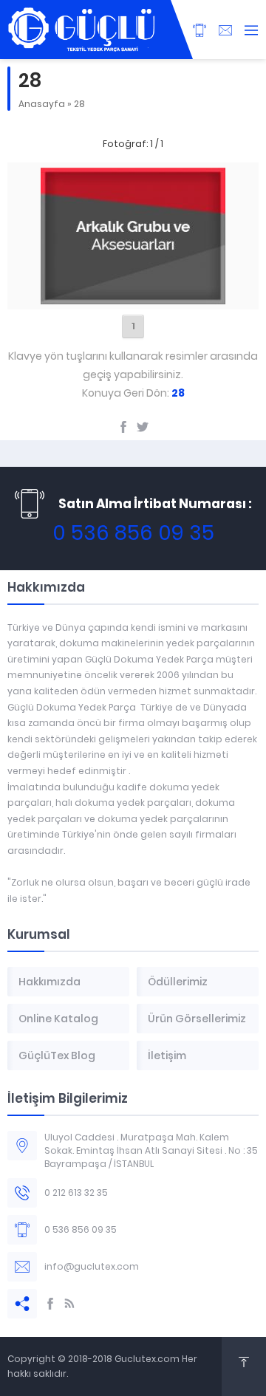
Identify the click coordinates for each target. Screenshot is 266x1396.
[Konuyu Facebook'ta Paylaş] (123, 427)
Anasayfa (41, 103)
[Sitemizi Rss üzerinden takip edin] (69, 1304)
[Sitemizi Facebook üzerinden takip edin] (50, 1304)
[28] (133, 296)
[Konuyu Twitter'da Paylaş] (143, 427)
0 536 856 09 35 (133, 533)
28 (79, 103)
